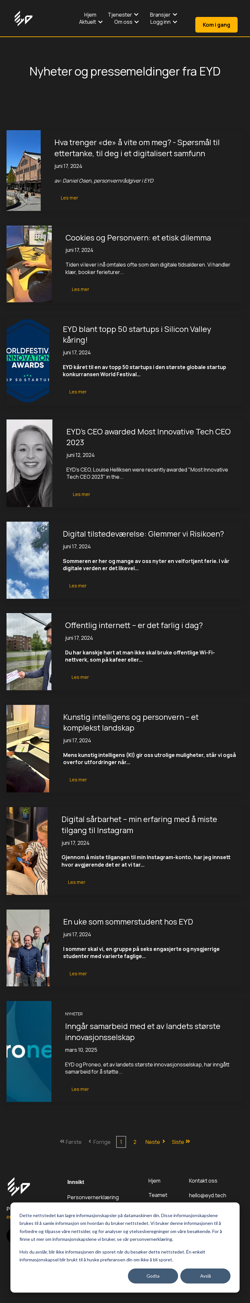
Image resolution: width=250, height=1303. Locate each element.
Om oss (123, 21)
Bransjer (160, 14)
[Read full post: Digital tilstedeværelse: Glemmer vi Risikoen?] (28, 560)
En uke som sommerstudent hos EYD (128, 921)
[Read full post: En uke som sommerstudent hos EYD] (28, 948)
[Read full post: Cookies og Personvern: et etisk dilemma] (29, 264)
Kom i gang (216, 24)
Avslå (205, 1276)
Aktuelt (87, 21)
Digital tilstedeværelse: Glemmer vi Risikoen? (143, 533)
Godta (153, 1276)
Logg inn (160, 21)
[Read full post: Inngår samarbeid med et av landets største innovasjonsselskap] (29, 1051)
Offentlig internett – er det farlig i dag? (134, 625)
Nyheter (74, 1014)
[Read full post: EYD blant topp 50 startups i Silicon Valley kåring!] (28, 361)
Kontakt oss (203, 1180)
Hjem (90, 14)
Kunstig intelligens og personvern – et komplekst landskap (131, 722)
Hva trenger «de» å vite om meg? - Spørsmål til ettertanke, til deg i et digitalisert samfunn (137, 147)
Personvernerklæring (93, 1197)
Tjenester (120, 14)
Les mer (69, 198)
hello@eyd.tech (207, 1195)
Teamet (157, 1195)
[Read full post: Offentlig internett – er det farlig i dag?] (29, 651)
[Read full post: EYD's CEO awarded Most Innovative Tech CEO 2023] (29, 463)
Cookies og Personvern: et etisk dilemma (138, 237)
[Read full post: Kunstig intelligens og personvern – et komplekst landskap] (28, 749)
